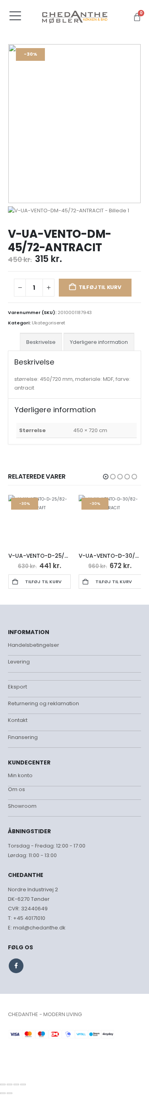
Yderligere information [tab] (99, 342)
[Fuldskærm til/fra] (9, 1084)
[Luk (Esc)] (23, 1084)
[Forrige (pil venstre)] (3, 1093)
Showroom (22, 806)
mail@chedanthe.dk (39, 927)
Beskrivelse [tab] (41, 342)
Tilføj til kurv (100, 287)
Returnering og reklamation (43, 703)
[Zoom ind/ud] (3, 1084)
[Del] (16, 1084)
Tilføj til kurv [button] (43, 581)
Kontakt (17, 720)
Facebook (16, 965)
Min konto (20, 775)
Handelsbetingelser (33, 645)
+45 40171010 (29, 918)
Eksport (17, 687)
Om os (16, 789)
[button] (105, 476)
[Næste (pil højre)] (9, 1093)
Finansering (23, 737)
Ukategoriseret (48, 323)
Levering (19, 661)
